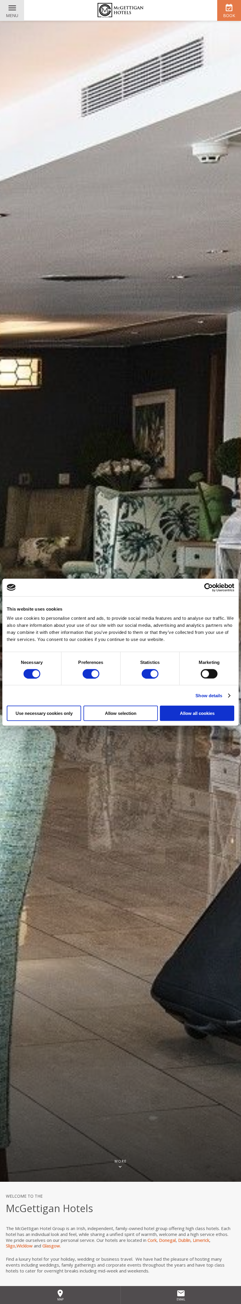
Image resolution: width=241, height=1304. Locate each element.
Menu (12, 15)
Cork (152, 1240)
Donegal (167, 1240)
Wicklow (24, 1246)
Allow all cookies (197, 713)
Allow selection (120, 713)
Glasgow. (51, 1246)
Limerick (201, 1240)
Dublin (184, 1240)
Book (229, 15)
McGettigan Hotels (120, 10)
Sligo (10, 1246)
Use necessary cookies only (44, 713)
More (121, 1161)
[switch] (91, 673)
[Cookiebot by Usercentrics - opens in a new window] (208, 587)
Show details (208, 695)
